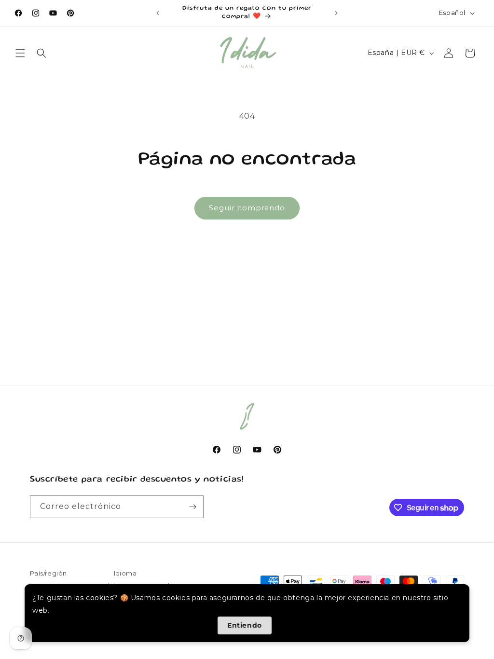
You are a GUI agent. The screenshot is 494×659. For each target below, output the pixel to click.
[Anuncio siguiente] (336, 13)
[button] (20, 53)
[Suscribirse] (192, 506)
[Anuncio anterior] (157, 13)
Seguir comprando (247, 207)
